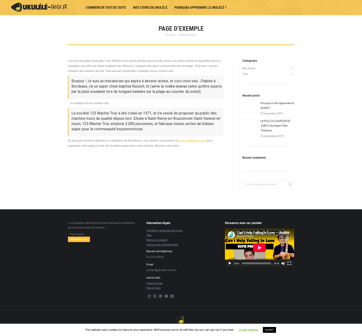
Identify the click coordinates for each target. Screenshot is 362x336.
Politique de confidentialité (162, 244)
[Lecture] (230, 263)
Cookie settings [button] (248, 329)
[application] (259, 247)
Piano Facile (153, 288)
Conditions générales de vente (164, 230)
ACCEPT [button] (269, 329)
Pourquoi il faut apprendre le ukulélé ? (277, 105)
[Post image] (250, 106)
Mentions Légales (156, 240)
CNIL (149, 235)
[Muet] (283, 263)
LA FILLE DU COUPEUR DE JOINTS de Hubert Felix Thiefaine (275, 126)
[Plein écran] (289, 263)
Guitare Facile (154, 283)
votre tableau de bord (193, 140)
